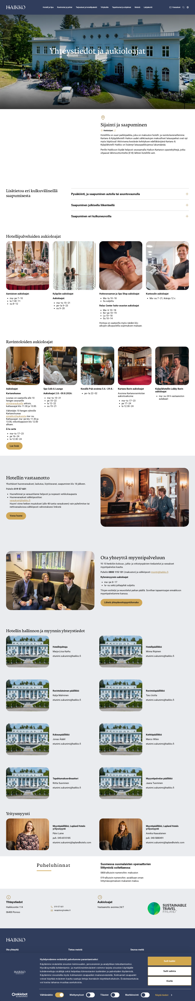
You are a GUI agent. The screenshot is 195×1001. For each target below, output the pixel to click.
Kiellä (170, 981)
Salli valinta (169, 971)
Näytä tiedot (161, 995)
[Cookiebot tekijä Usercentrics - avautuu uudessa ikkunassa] (19, 995)
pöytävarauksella (14, 403)
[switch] (90, 994)
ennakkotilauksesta (16, 416)
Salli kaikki (169, 961)
